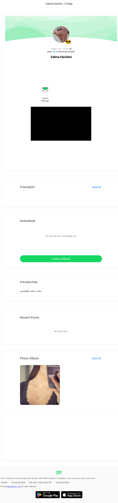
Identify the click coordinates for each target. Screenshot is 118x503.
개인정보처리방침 (18, 482)
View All (96, 187)
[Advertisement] (61, 437)
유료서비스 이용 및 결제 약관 (40, 482)
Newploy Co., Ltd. (14, 486)
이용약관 (4, 482)
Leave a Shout (61, 258)
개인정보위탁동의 (62, 482)
